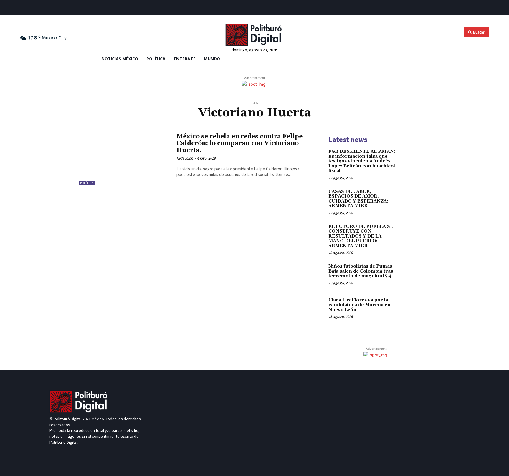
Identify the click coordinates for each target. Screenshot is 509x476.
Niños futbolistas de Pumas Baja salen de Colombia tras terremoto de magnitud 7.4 (360, 271)
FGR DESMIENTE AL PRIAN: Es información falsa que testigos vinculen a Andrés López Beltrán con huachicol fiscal (361, 161)
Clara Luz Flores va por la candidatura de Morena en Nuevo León (359, 305)
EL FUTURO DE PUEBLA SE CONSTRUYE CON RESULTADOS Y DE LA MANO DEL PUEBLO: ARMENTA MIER (360, 236)
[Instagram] (73, 453)
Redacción (184, 158)
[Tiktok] (33, 8)
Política (86, 183)
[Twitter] (43, 8)
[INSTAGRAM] (52, 8)
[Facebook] (23, 8)
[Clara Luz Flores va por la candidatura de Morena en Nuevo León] (411, 309)
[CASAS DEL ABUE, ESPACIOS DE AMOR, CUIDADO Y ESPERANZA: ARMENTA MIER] (411, 200)
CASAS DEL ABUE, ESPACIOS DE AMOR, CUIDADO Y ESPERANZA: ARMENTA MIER (358, 199)
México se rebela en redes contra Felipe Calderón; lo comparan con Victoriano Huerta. (239, 143)
